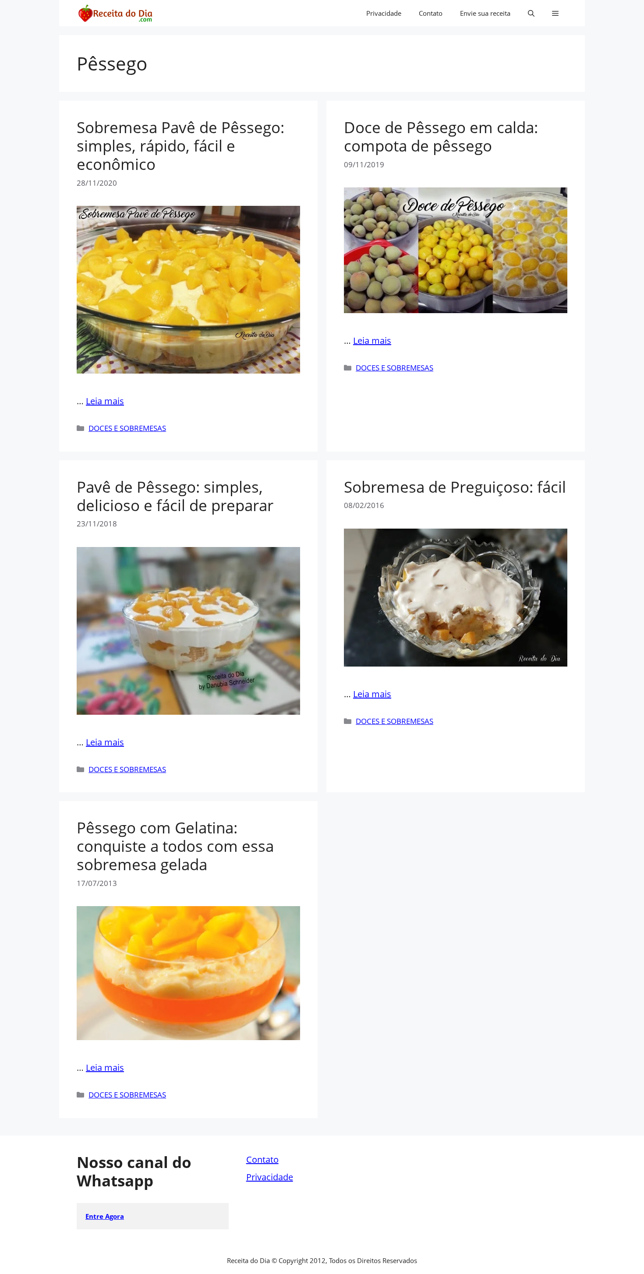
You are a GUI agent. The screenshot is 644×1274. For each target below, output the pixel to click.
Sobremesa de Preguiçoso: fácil (455, 486)
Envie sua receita (485, 13)
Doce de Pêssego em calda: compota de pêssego (441, 136)
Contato (430, 13)
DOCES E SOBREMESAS (127, 428)
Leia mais (105, 401)
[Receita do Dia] (115, 13)
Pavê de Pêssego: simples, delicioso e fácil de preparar (175, 495)
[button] (531, 13)
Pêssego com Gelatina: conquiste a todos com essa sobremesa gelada (175, 846)
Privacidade (383, 13)
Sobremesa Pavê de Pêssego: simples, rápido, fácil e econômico (180, 145)
